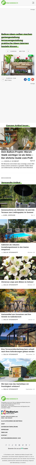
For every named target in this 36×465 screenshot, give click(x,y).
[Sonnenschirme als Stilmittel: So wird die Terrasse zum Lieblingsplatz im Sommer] (18, 196)
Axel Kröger (9, 215)
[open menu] (33, 3)
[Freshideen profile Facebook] (6, 445)
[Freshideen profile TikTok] (12, 445)
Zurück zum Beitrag (10, 79)
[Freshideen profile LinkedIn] (26, 445)
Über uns (4, 432)
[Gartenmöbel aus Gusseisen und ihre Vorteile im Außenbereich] (18, 300)
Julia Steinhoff (10, 252)
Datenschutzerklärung (9, 426)
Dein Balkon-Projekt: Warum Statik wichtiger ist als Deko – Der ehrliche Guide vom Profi (17, 155)
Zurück (13, 51)
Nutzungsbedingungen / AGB (11, 438)
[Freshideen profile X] (23, 445)
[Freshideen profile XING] (29, 445)
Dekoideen (6, 178)
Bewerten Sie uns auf (14, 448)
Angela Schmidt (11, 161)
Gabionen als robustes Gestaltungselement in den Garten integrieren (15, 247)
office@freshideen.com (12, 416)
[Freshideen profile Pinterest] (16, 445)
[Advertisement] (18, 20)
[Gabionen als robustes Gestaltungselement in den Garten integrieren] (18, 231)
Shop (3, 424)
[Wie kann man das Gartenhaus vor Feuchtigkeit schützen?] (18, 370)
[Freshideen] (10, 2)
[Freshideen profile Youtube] (20, 445)
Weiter (22, 51)
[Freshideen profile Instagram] (9, 445)
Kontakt (4, 435)
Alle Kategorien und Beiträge (11, 421)
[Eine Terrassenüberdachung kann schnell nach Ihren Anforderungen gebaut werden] (18, 335)
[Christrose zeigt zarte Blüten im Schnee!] (18, 268)
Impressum (5, 429)
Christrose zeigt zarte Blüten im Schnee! (17, 282)
